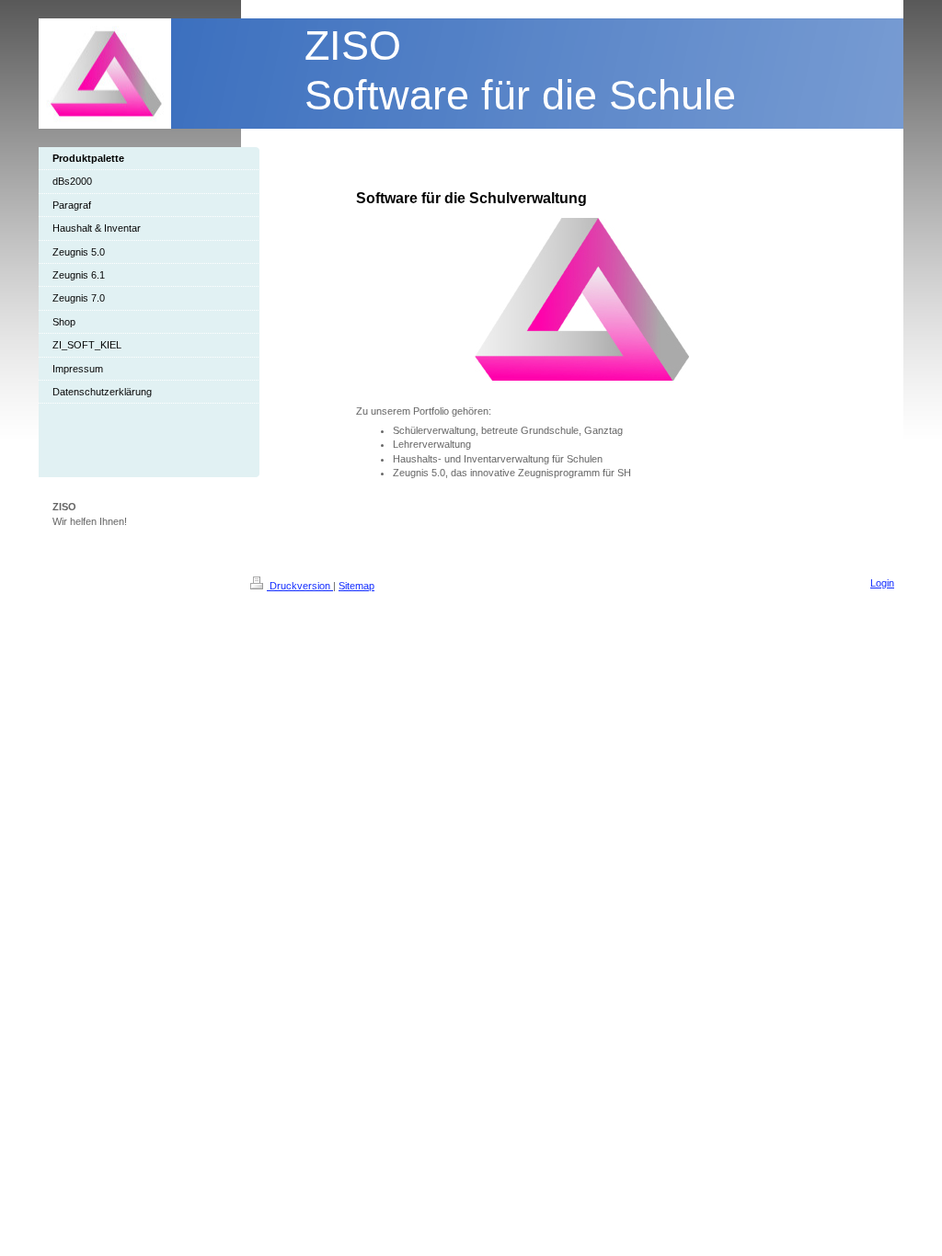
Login (882, 582)
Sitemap (356, 585)
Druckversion (300, 585)
